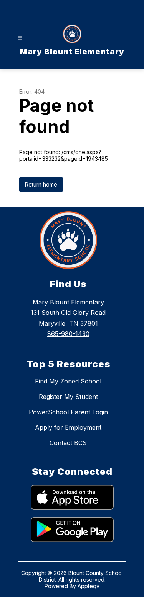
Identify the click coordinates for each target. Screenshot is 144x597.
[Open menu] (19, 38)
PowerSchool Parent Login (68, 412)
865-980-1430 (68, 334)
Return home (41, 184)
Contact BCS (68, 443)
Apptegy (88, 586)
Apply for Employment (68, 427)
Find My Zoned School (68, 381)
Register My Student (68, 396)
